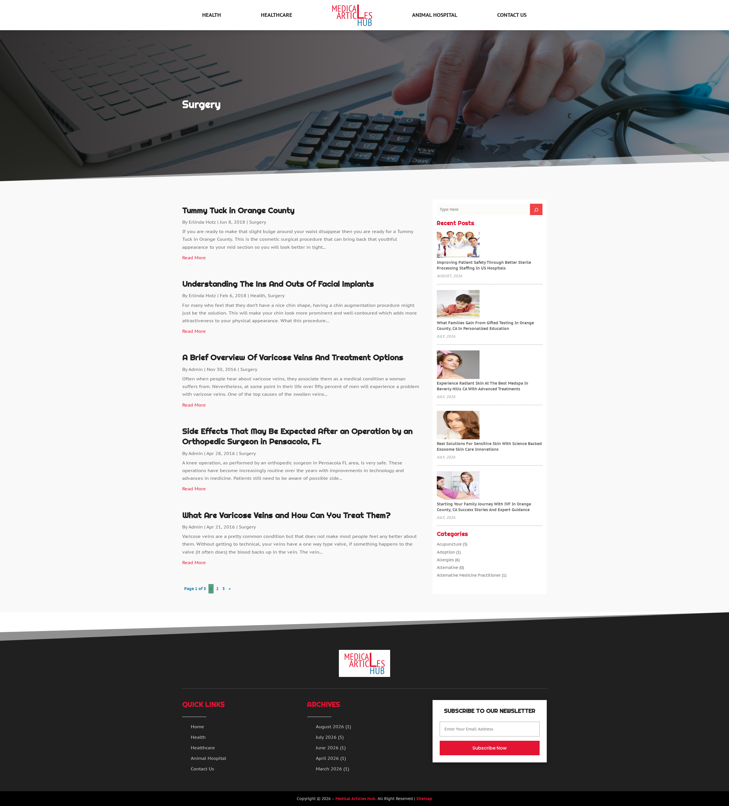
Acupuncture (449, 544)
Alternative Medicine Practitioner (469, 575)
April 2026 (327, 758)
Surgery (257, 222)
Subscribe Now (489, 748)
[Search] (536, 209)
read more (194, 257)
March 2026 (329, 769)
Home (197, 726)
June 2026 (327, 747)
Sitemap (424, 798)
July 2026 (326, 737)
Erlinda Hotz (202, 222)
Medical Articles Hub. (355, 798)
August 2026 (330, 726)
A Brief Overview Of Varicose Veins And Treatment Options (292, 357)
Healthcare (276, 15)
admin (196, 369)
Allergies (445, 559)
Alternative (447, 567)
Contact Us (512, 15)
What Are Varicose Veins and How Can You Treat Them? (286, 515)
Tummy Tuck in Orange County (238, 210)
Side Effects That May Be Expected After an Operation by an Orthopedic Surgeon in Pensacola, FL (297, 436)
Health (211, 15)
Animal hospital (434, 15)
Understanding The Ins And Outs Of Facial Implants (278, 284)
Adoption (446, 552)
